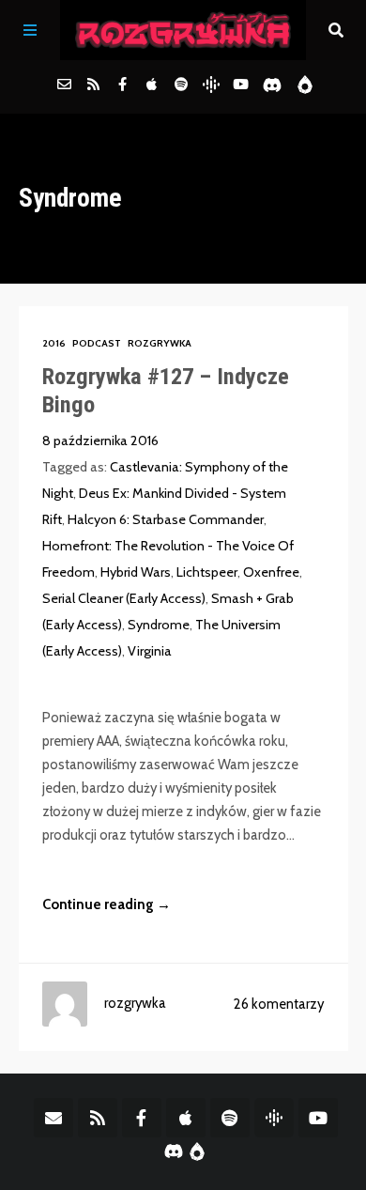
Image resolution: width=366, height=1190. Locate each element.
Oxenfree (271, 572)
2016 (54, 343)
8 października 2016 (100, 440)
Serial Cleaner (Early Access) (124, 598)
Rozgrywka (159, 343)
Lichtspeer (206, 572)
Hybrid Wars (135, 572)
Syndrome (159, 624)
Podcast (96, 343)
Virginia (150, 650)
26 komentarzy (279, 1004)
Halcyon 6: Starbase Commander (166, 519)
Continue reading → (106, 904)
